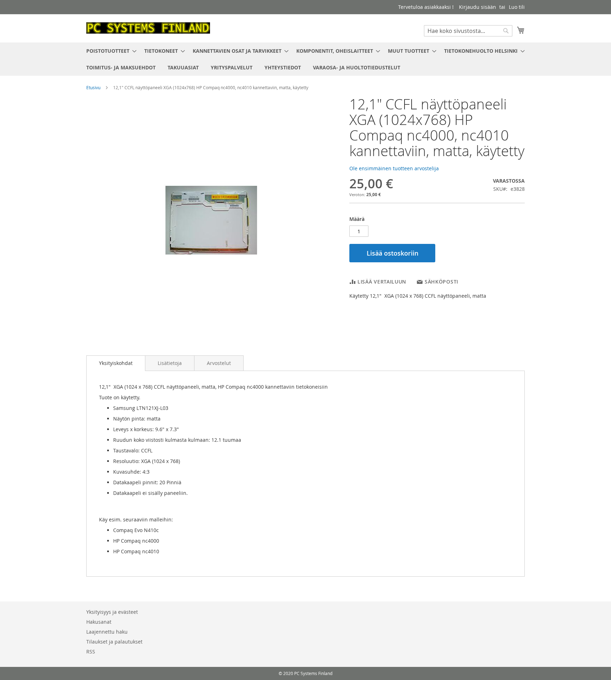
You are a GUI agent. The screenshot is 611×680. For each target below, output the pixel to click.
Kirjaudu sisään (477, 7)
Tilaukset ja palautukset (114, 641)
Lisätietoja (170, 363)
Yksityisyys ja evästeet (112, 611)
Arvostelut (219, 363)
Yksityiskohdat (116, 363)
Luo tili (517, 7)
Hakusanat (98, 621)
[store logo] (148, 28)
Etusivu (93, 87)
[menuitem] (109, 50)
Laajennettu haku (107, 631)
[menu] (305, 59)
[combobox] (468, 30)
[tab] (115, 363)
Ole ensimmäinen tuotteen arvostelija (394, 168)
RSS (90, 651)
